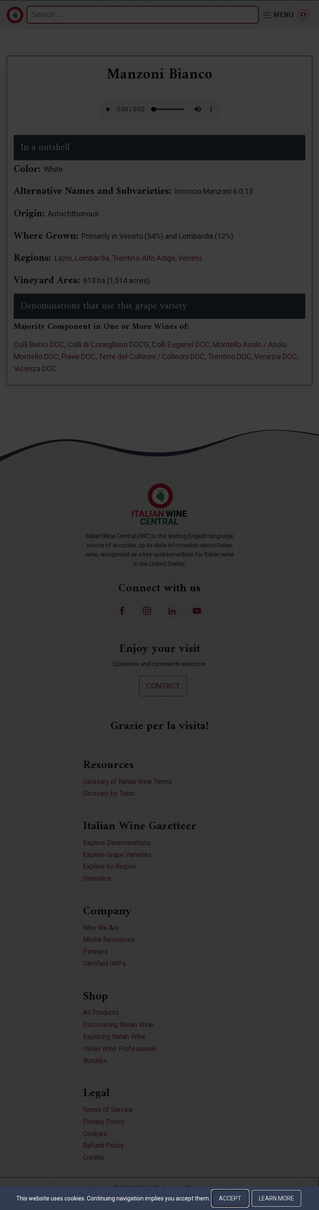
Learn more (276, 1198)
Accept (230, 1198)
